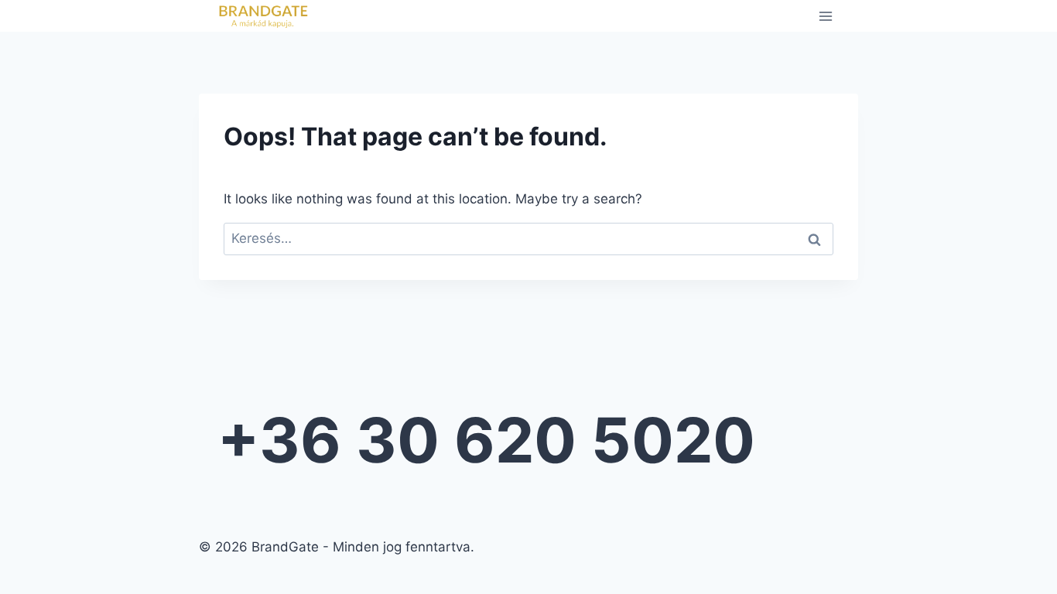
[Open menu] (825, 16)
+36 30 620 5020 (486, 439)
